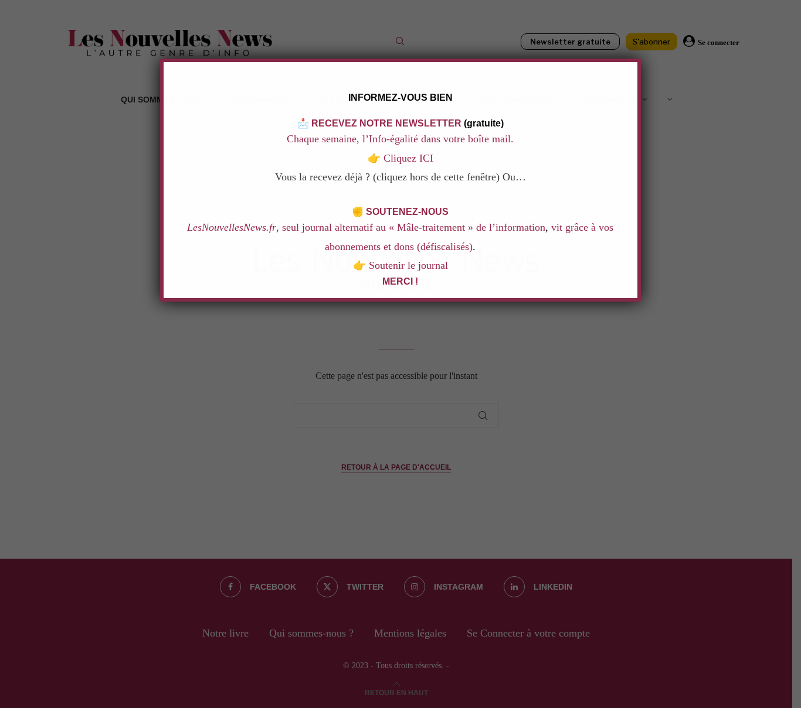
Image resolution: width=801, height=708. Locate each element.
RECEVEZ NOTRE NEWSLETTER (386, 123)
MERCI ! (401, 281)
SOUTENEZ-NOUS (407, 212)
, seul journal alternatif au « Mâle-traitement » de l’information (367, 227)
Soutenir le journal (408, 265)
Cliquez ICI (407, 158)
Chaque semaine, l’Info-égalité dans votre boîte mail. (400, 139)
